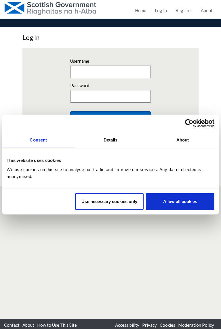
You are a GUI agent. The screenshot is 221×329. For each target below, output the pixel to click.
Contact (12, 325)
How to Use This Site (57, 325)
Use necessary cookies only (109, 201)
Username (79, 61)
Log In (161, 10)
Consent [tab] (38, 139)
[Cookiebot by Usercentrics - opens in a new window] (189, 123)
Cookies (167, 325)
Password (79, 85)
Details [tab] (111, 139)
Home (140, 10)
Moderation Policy (196, 325)
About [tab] (182, 139)
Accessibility (127, 325)
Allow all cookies (180, 201)
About (207, 10)
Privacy (149, 325)
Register (184, 10)
